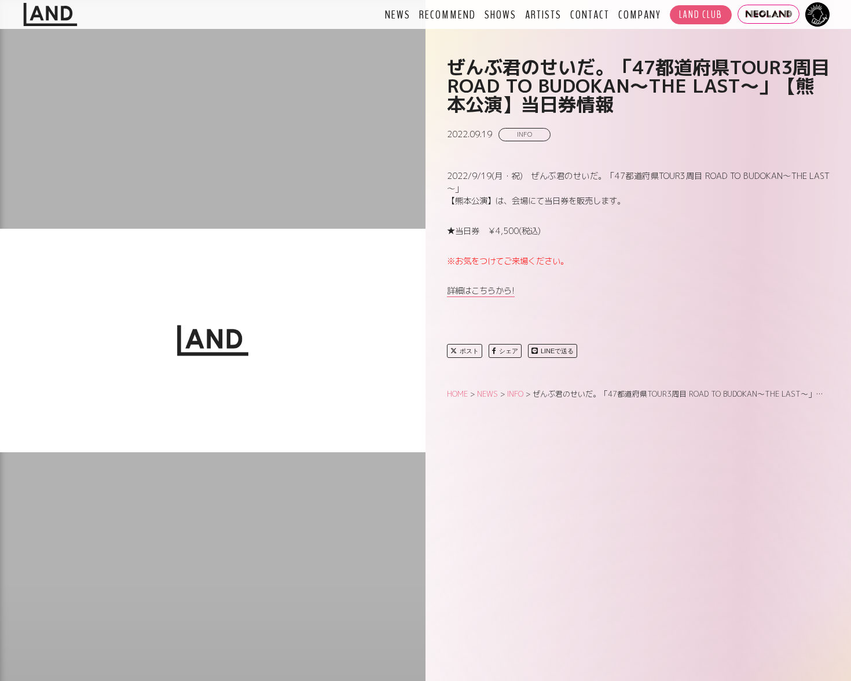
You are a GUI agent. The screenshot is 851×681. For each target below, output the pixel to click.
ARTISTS (543, 14)
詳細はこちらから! (481, 290)
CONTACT (590, 14)
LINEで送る (557, 350)
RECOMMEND (447, 14)
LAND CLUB (700, 14)
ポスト (469, 350)
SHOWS (500, 14)
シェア (508, 350)
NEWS (397, 14)
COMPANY (639, 14)
